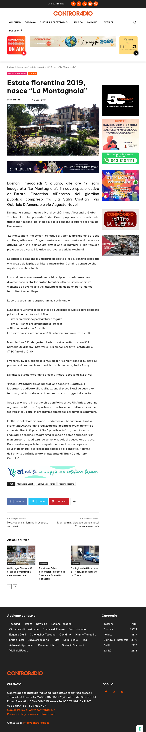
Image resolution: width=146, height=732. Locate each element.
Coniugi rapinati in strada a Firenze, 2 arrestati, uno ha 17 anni (84, 572)
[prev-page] (9, 586)
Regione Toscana (66, 483)
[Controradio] (73, 13)
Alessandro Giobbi (25, 483)
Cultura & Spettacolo (17, 66)
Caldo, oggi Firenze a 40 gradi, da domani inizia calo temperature (19, 572)
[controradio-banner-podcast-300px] (120, 199)
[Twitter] (84, 3)
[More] (74, 501)
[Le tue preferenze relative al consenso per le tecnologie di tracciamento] (139, 728)
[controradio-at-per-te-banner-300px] (120, 115)
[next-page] (15, 586)
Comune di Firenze (46, 483)
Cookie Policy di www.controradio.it (31, 710)
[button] (135, 22)
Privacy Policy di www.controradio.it (31, 714)
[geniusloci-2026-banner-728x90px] (73, 45)
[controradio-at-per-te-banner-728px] (53, 171)
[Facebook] (73, 3)
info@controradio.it (36, 722)
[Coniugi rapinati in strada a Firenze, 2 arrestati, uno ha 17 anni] (85, 555)
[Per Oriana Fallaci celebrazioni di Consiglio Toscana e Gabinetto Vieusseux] (53, 555)
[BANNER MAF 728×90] (53, 477)
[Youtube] (90, 3)
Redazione (15, 99)
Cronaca (11, 563)
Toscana (32, 73)
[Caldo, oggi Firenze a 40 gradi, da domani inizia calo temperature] (21, 555)
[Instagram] (79, 3)
